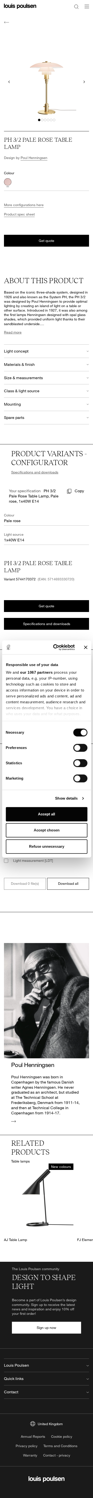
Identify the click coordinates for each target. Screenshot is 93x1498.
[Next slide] (84, 82)
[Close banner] (85, 647)
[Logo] (20, 9)
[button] (39, 120)
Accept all (46, 814)
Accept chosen (47, 830)
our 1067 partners (36, 672)
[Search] (76, 6)
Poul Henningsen (34, 158)
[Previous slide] (9, 82)
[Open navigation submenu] (85, 9)
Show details (66, 798)
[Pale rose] (7, 182)
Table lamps (20, 1161)
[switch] (80, 748)
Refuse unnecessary (46, 846)
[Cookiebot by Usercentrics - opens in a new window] (55, 647)
